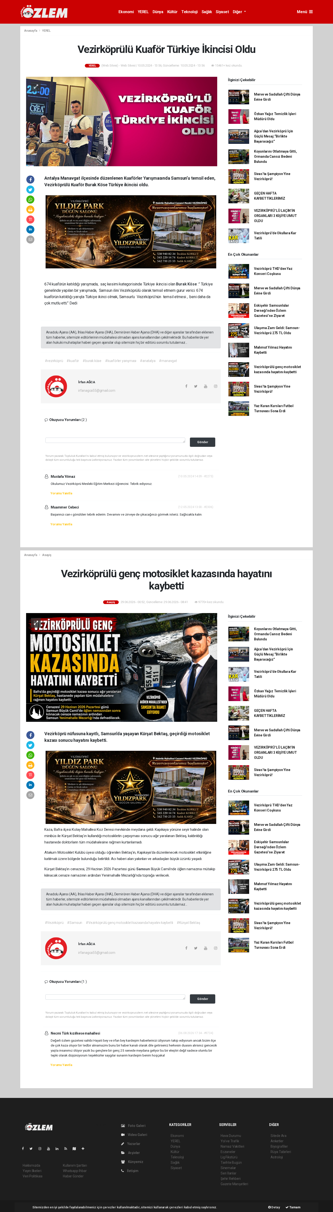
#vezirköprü (54, 361)
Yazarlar (133, 1144)
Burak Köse (187, 284)
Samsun (143, 869)
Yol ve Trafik (230, 1141)
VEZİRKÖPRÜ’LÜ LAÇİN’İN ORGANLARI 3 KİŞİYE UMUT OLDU (275, 216)
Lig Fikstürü (229, 1157)
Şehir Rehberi (231, 1179)
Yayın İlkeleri (32, 1171)
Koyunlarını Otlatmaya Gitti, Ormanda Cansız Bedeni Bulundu (275, 156)
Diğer (238, 12)
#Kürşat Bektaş (188, 923)
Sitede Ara (278, 1136)
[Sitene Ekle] (85, 1149)
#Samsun (74, 923)
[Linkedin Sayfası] (59, 1149)
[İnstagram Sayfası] (42, 1149)
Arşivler (133, 1153)
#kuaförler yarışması (120, 361)
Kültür (172, 12)
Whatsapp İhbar (75, 1171)
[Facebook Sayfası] (25, 1149)
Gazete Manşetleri (234, 1184)
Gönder (202, 442)
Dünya (158, 12)
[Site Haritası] (76, 1149)
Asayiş (46, 555)
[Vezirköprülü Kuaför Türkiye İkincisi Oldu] (121, 121)
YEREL (143, 12)
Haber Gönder (73, 1176)
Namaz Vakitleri (232, 1146)
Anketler (277, 1141)
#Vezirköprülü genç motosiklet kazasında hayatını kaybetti (129, 923)
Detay (275, 1207)
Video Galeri (137, 1135)
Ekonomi (126, 12)
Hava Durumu (231, 1136)
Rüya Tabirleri (281, 1152)
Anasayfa (31, 30)
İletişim (132, 1171)
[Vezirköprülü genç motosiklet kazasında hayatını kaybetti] (121, 667)
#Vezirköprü (54, 923)
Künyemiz (135, 1162)
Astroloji (277, 1157)
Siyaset (222, 12)
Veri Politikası (32, 1176)
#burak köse (92, 361)
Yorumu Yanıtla (61, 493)
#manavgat (168, 361)
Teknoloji (189, 12)
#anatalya (147, 361)
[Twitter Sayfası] (33, 1149)
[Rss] (67, 1149)
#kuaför (73, 361)
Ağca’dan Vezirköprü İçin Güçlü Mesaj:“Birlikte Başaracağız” (273, 136)
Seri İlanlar (228, 1173)
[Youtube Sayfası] (50, 1149)
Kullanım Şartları (75, 1165)
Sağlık (207, 12)
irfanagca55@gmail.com (96, 390)
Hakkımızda (31, 1165)
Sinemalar (228, 1168)
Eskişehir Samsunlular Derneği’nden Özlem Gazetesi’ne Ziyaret (271, 310)
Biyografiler (279, 1146)
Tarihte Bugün (231, 1162)
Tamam (295, 1207)
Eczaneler (228, 1152)
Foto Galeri (136, 1126)
